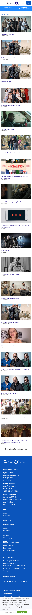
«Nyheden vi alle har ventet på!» (10, 322)
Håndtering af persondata (10, 538)
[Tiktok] (15, 582)
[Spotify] (21, 582)
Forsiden (5, 513)
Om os (5, 533)
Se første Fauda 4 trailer (7, 129)
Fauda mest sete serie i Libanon (9, 58)
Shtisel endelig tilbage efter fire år (10, 298)
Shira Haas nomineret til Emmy (9, 346)
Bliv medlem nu (8, 7)
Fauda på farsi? (5, 251)
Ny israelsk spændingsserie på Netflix (11, 202)
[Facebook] (4, 582)
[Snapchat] (24, 582)
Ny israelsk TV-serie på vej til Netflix (11, 105)
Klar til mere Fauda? (6, 81)
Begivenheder (7, 520)
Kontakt (5, 528)
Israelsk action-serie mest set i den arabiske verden (15, 369)
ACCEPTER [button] (22, 612)
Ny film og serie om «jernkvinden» (10, 274)
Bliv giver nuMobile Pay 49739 (24, 8)
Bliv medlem (6, 530)
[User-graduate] (27, 582)
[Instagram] (13, 582)
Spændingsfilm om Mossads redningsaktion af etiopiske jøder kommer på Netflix (14, 441)
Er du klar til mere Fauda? (8, 34)
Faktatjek (6, 518)
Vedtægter (6, 535)
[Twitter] (7, 582)
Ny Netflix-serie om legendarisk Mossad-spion (14, 417)
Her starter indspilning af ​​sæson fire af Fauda (13, 153)
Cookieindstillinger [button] (9, 612)
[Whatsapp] (18, 582)
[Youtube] (10, 582)
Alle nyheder (6, 515)
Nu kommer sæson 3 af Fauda (9, 393)
